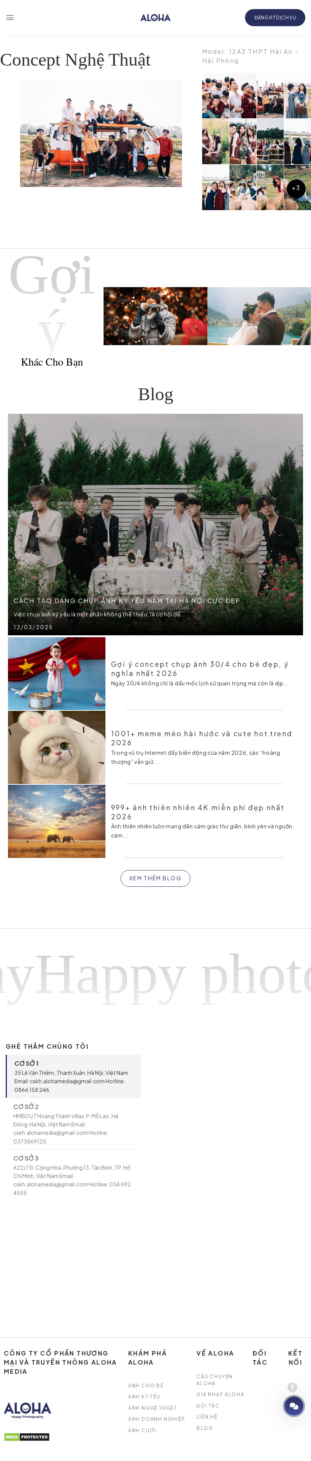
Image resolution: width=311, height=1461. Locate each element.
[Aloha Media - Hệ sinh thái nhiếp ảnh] (155, 17)
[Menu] (10, 18)
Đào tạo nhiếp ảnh (272, 1406)
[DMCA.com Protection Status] (27, 1436)
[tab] (73, 1076)
